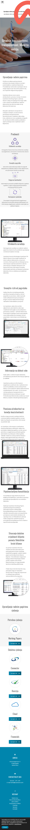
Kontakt (15, 809)
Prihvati (5, 827)
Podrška (15, 805)
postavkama (18, 824)
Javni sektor (14, 801)
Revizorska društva (14, 800)
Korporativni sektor (15, 803)
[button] (2, 2)
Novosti (15, 807)
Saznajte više (13, 643)
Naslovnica (15, 798)
